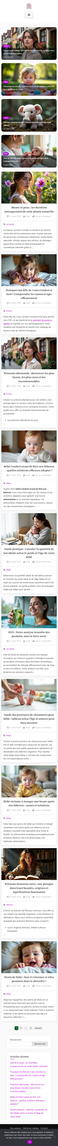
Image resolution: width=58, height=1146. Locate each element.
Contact (44, 1128)
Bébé (6, 82)
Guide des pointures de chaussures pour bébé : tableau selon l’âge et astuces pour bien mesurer (29, 719)
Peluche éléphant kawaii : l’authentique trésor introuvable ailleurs (27, 123)
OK (29, 1142)
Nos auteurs (15, 1128)
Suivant (38, 1028)
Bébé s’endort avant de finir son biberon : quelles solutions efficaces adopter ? (27, 1100)
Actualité (10, 224)
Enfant (6, 46)
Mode (6, 118)
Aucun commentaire (43, 216)
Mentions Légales (31, 1128)
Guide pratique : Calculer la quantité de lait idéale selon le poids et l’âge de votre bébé (29, 553)
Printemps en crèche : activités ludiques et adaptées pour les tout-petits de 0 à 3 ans (29, 87)
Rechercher (15, 1039)
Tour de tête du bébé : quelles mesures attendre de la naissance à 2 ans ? (26, 159)
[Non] (54, 1137)
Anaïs (28, 216)
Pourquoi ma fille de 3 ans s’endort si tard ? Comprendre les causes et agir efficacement (29, 294)
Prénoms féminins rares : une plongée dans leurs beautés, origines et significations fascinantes (29, 888)
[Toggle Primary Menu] (29, 15)
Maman (9, 905)
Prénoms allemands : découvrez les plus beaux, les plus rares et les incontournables (29, 52)
